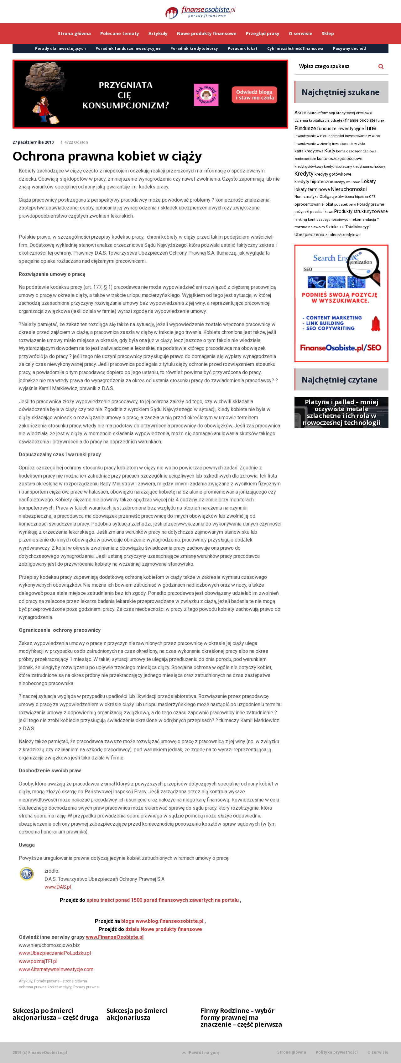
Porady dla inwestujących (60, 48)
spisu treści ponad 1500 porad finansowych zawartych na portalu (149, 900)
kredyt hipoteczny (338, 167)
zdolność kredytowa (343, 235)
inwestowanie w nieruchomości (319, 136)
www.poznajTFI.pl (38, 961)
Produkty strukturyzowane (361, 211)
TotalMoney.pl (358, 227)
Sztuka (332, 227)
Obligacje (328, 196)
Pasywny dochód (349, 48)
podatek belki (345, 204)
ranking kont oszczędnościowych (322, 220)
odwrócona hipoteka (353, 197)
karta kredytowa (309, 151)
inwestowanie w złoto (348, 144)
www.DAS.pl (57, 887)
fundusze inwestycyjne (340, 128)
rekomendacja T (365, 220)
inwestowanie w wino (362, 136)
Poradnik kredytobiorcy (194, 48)
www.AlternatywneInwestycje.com (56, 969)
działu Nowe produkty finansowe (150, 929)
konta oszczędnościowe (356, 151)
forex (380, 120)
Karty (330, 151)
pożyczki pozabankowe (313, 212)
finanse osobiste (360, 120)
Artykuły (25, 981)
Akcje (300, 112)
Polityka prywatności (337, 1052)
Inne (371, 127)
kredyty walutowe (347, 182)
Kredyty (304, 173)
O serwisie (377, 1052)
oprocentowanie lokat (313, 204)
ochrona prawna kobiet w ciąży (45, 987)
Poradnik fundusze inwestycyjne (128, 48)
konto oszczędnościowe (339, 158)
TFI (342, 227)
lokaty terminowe (312, 189)
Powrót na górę (204, 1052)
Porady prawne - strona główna (60, 981)
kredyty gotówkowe (333, 174)
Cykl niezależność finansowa (295, 48)
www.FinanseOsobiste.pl (114, 937)
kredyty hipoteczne (313, 181)
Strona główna (291, 1052)
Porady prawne (86, 987)
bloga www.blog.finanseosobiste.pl (149, 921)
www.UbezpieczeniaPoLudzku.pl (55, 953)
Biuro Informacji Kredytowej (331, 113)
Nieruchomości (349, 189)
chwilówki (364, 113)
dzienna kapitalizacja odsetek (319, 121)
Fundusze (305, 128)
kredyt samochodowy (369, 167)
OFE (372, 197)
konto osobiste (305, 159)
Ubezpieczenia (309, 234)
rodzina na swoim (309, 227)
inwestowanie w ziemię (312, 144)
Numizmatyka (306, 196)
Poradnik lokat (243, 48)
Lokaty (368, 181)
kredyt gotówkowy (308, 166)
